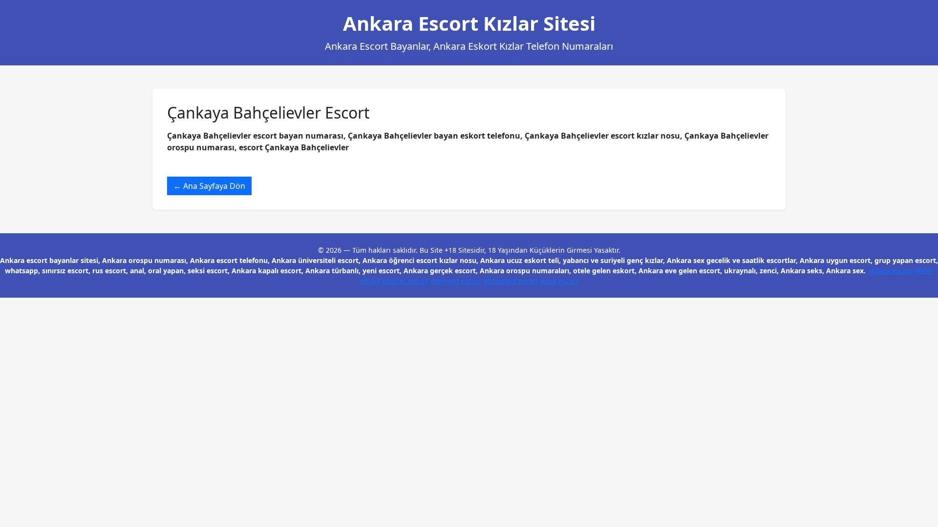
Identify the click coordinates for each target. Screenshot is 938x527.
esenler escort (405, 280)
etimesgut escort (510, 280)
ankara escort (890, 270)
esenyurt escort (455, 280)
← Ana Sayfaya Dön (209, 186)
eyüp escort (559, 280)
